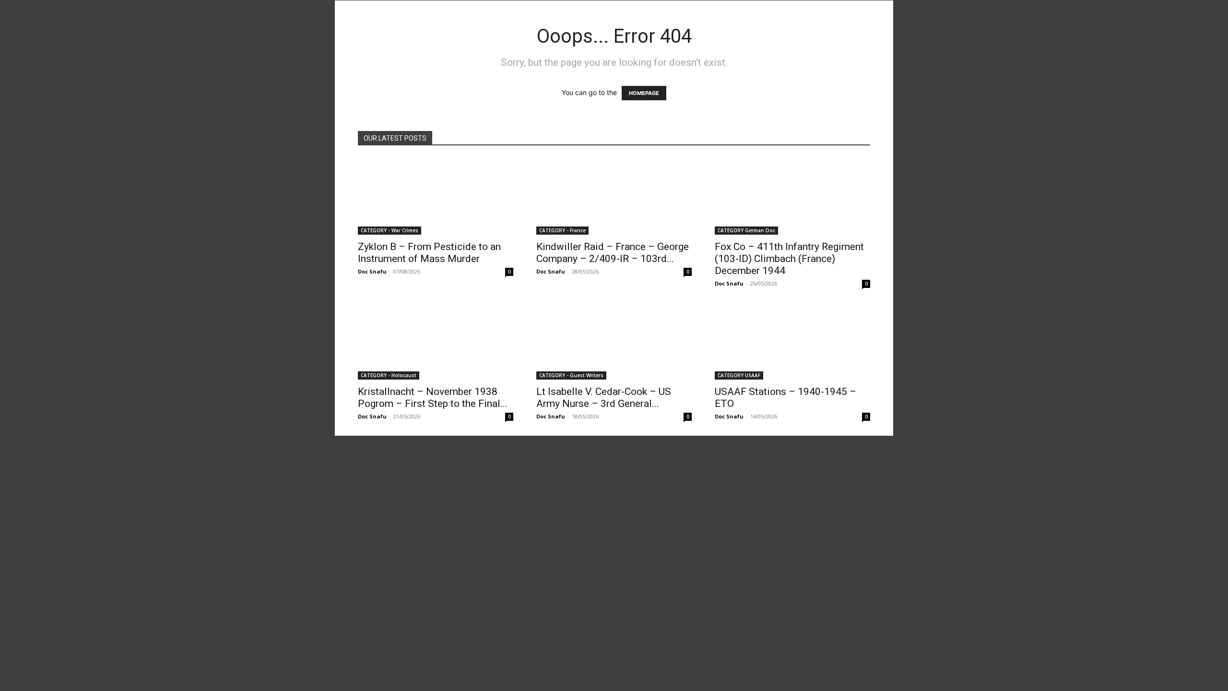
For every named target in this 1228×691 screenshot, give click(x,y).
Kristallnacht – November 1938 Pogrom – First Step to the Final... (433, 397)
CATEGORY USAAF (739, 375)
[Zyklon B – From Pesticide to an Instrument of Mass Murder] (435, 196)
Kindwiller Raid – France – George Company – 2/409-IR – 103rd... (612, 252)
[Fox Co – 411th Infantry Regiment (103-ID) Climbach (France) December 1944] (792, 196)
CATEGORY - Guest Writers (571, 375)
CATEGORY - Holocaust (388, 375)
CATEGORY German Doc (746, 230)
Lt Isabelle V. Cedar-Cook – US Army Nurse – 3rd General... (603, 397)
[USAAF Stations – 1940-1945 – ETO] (792, 341)
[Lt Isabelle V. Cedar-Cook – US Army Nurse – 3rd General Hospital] (614, 341)
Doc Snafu (372, 271)
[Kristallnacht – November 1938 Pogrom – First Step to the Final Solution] (435, 341)
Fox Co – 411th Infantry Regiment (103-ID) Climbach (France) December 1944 (789, 258)
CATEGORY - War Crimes (389, 230)
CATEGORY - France (562, 230)
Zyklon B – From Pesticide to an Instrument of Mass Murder (429, 252)
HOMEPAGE (644, 93)
